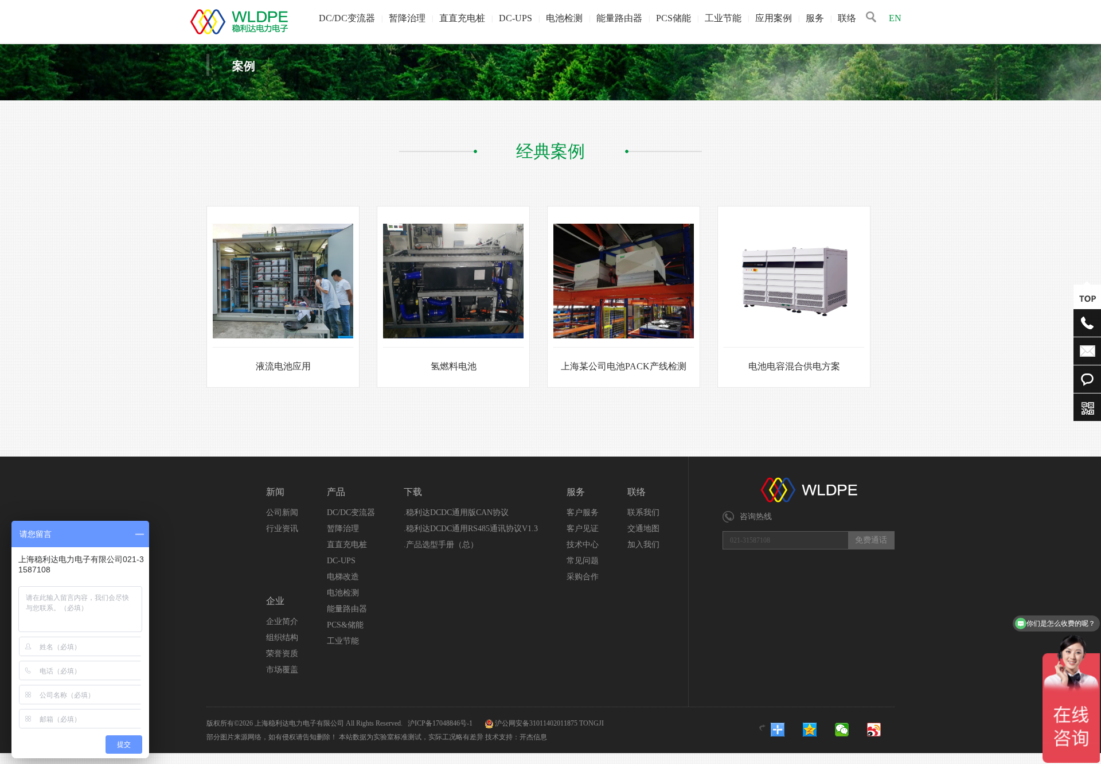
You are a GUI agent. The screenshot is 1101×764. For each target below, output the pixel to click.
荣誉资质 (282, 653)
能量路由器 (619, 18)
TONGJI (591, 723)
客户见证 (583, 528)
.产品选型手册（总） (441, 544)
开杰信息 (533, 737)
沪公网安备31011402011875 (536, 723)
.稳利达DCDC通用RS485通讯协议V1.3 (471, 528)
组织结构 (282, 637)
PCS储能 (673, 18)
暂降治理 (407, 18)
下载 (413, 492)
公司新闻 (282, 512)
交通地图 (643, 528)
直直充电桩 (462, 18)
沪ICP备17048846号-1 (441, 723)
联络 (847, 18)
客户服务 (583, 512)
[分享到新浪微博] (881, 729)
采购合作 (583, 576)
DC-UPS (515, 18)
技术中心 (583, 544)
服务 (815, 18)
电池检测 (564, 18)
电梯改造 (343, 576)
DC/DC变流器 (347, 18)
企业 (275, 601)
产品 (336, 492)
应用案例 (773, 18)
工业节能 (723, 18)
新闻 (275, 492)
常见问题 (583, 560)
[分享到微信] (849, 729)
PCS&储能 (345, 625)
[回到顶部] (1087, 298)
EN (895, 18)
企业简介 (282, 621)
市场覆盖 (282, 669)
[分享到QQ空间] (817, 729)
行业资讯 (282, 528)
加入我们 (643, 544)
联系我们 (643, 512)
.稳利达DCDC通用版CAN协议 (456, 512)
